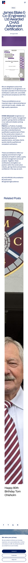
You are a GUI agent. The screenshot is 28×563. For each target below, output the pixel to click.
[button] (25, 2)
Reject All (14, 559)
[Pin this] (18, 524)
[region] (14, 549)
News (13, 7)
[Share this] (3, 524)
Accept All (14, 551)
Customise (14, 555)
